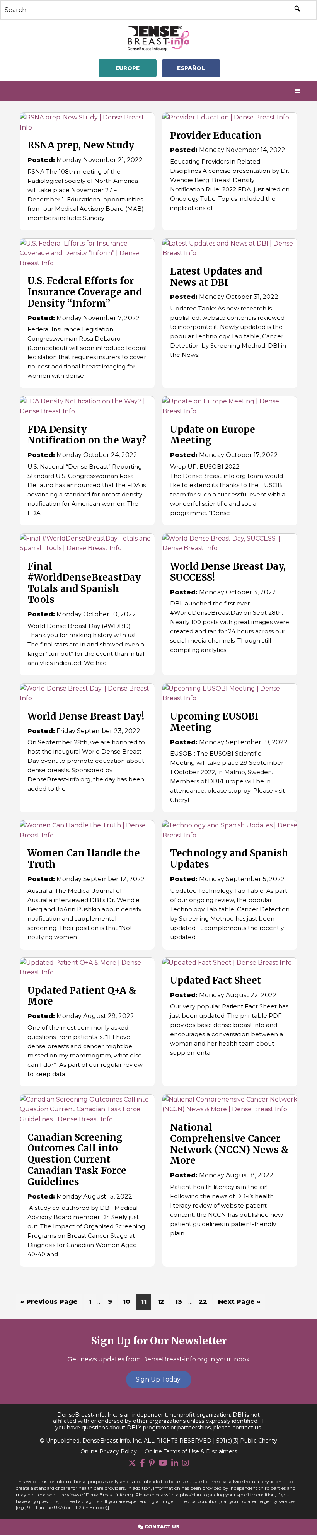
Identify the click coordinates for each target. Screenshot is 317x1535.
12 (163, 1301)
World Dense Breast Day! (85, 716)
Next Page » (239, 1304)
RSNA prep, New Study (80, 145)
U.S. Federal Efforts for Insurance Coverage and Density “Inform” (84, 292)
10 (129, 1301)
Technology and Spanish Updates (229, 858)
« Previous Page (49, 1304)
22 (205, 1301)
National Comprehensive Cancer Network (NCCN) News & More (229, 1144)
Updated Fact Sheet (215, 980)
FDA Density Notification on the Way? (86, 435)
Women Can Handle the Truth (83, 858)
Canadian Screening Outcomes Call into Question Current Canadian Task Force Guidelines (76, 1159)
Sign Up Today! (159, 1379)
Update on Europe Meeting (212, 435)
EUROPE (128, 68)
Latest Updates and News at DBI (216, 276)
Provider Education (215, 136)
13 (181, 1301)
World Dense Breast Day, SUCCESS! (228, 571)
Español (191, 68)
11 (146, 1301)
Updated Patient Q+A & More (81, 996)
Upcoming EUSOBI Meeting (214, 721)
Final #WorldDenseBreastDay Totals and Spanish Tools (84, 582)
